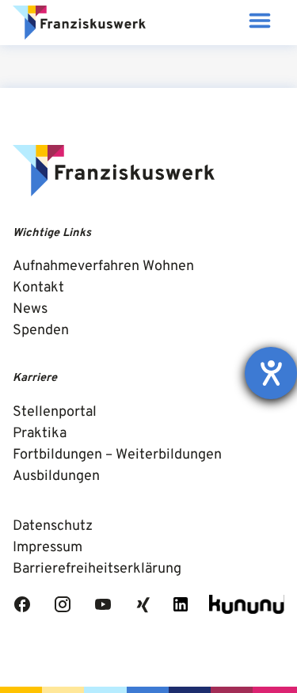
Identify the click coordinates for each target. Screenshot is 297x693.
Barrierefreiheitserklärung (97, 569)
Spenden (41, 331)
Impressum (47, 548)
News (30, 309)
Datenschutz (53, 526)
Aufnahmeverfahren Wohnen (103, 266)
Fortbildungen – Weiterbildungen (117, 455)
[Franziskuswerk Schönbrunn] (79, 23)
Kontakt (38, 288)
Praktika (40, 434)
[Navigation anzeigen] (259, 22)
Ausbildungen (56, 476)
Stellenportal (55, 412)
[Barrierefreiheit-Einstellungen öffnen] (271, 373)
